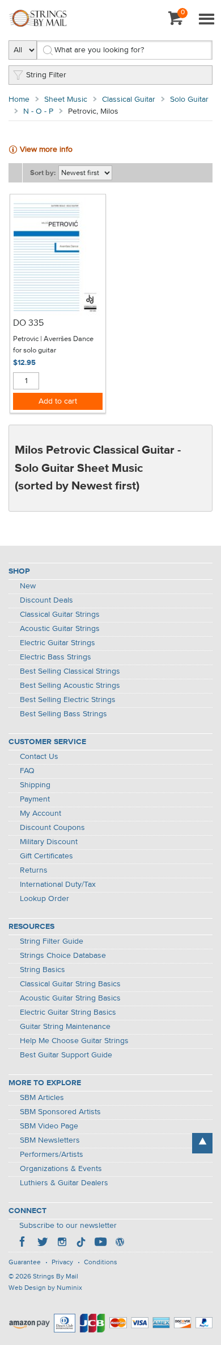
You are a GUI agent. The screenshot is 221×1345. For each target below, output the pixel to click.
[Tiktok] (81, 1243)
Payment (35, 799)
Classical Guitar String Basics (70, 984)
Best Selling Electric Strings (68, 700)
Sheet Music (65, 99)
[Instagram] (61, 1243)
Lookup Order (44, 899)
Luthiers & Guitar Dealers (64, 1183)
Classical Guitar (128, 99)
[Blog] (119, 1243)
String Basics (42, 970)
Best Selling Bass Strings (63, 714)
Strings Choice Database (63, 956)
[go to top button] (202, 1143)
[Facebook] (23, 1243)
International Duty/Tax (58, 885)
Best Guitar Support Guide (66, 1055)
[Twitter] (42, 1243)
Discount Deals (46, 600)
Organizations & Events (61, 1169)
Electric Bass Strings (55, 657)
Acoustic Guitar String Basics (70, 998)
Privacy (62, 1262)
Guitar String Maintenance (65, 1027)
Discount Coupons (52, 828)
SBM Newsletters (50, 1140)
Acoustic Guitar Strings (60, 629)
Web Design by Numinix (45, 1288)
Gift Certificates (46, 856)
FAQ (27, 771)
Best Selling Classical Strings (70, 671)
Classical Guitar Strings (60, 614)
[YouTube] (100, 1243)
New (28, 586)
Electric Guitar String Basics (68, 1012)
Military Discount (49, 842)
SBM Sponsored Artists (60, 1112)
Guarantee (24, 1262)
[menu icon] (206, 20)
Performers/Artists (51, 1155)
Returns (34, 870)
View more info (46, 149)
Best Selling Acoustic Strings (70, 686)
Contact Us (39, 757)
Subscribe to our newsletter (68, 1226)
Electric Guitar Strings (57, 643)
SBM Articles (42, 1098)
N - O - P (38, 111)
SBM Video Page (49, 1126)
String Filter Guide (51, 941)
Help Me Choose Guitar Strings (74, 1041)
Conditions (100, 1262)
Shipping (35, 785)
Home (18, 99)
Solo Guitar (189, 99)
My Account (40, 813)
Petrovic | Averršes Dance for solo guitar (53, 344)
